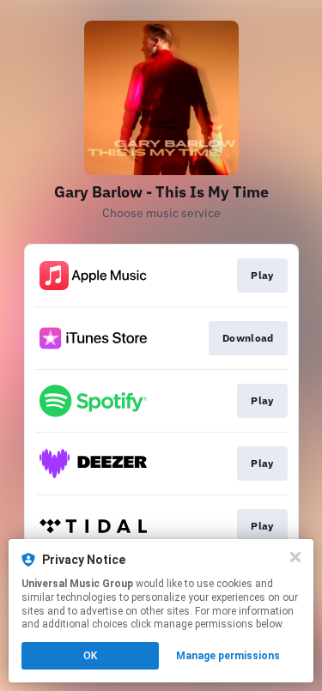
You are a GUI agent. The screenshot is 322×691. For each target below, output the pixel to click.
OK (90, 656)
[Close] (295, 557)
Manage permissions (228, 656)
